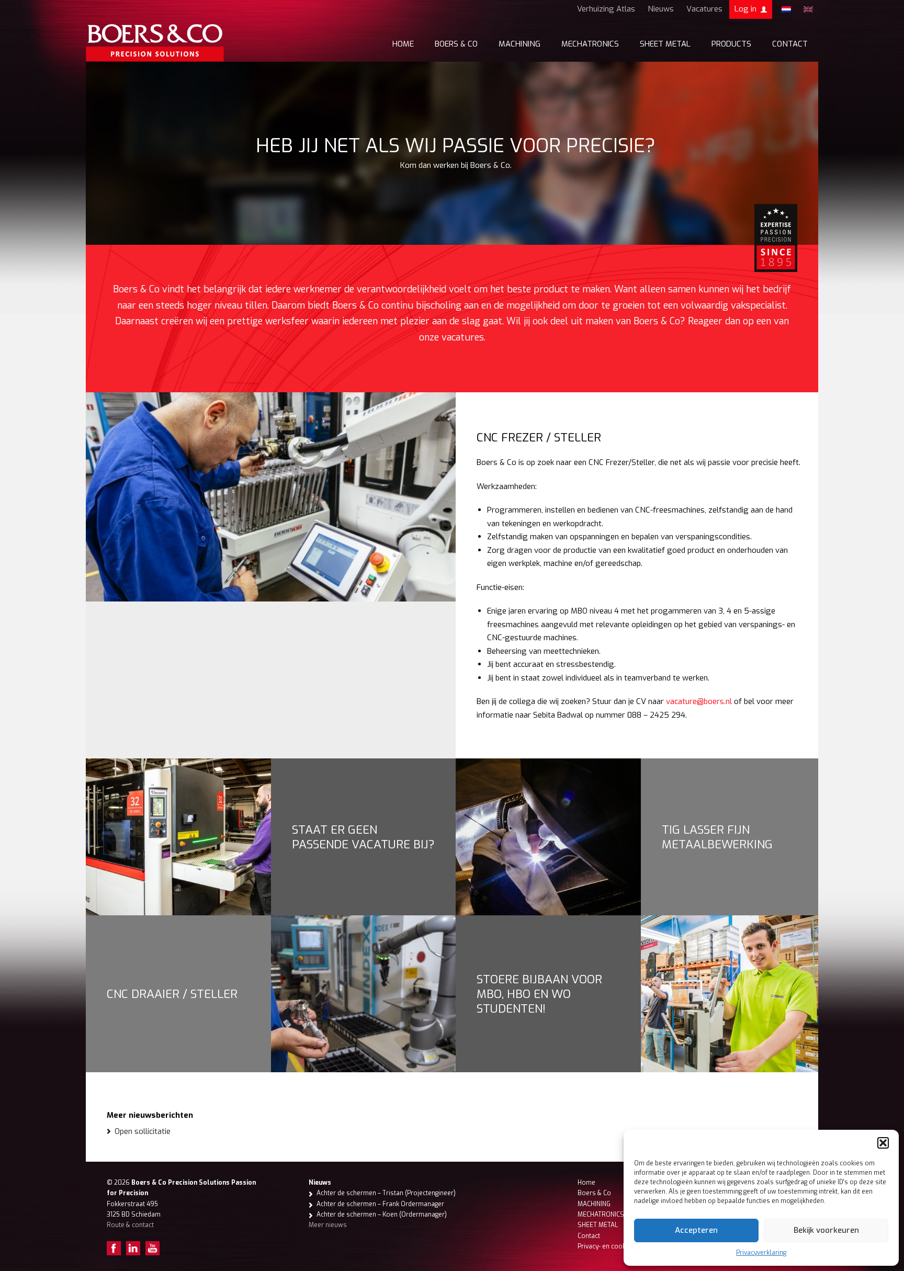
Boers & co (456, 44)
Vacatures (704, 9)
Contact (790, 44)
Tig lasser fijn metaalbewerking (717, 837)
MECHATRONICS (590, 44)
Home (403, 44)
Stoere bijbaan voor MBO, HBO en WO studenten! (539, 993)
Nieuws (661, 9)
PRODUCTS (731, 44)
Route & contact (130, 1225)
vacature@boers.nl (699, 701)
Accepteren (696, 1230)
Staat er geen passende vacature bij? (363, 837)
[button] (883, 1143)
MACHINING (519, 44)
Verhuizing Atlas (606, 9)
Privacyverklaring (761, 1253)
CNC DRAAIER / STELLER (172, 994)
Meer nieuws (328, 1225)
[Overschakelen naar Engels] (808, 9)
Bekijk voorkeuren (826, 1230)
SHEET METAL (665, 44)
